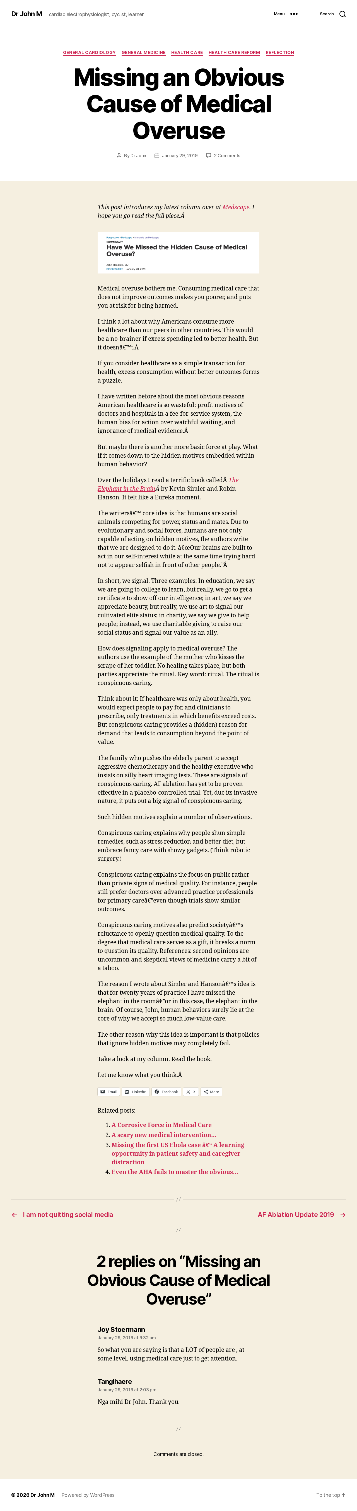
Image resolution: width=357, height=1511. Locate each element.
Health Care (187, 52)
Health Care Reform (234, 52)
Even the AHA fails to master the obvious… (175, 1172)
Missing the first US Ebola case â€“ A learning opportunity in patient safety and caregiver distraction (178, 1154)
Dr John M (26, 14)
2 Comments (227, 155)
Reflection (280, 52)
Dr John (138, 155)
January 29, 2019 (180, 155)
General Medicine (144, 52)
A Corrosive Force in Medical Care (162, 1125)
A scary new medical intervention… (164, 1135)
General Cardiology (89, 52)
